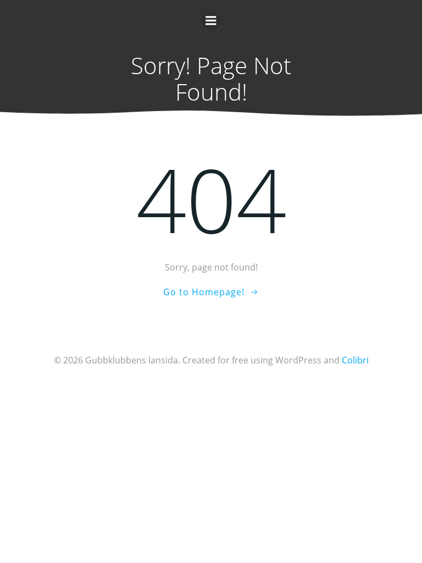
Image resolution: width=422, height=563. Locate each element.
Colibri (355, 360)
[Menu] (211, 21)
